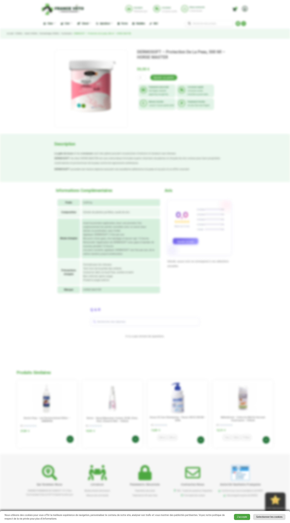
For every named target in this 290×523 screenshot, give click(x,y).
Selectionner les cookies (269, 517)
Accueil (10, 33)
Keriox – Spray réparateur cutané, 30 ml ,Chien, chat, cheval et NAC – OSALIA (112, 419)
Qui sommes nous (50, 484)
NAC (155, 23)
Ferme (123, 23)
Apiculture (104, 23)
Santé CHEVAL (31, 33)
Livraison (97, 484)
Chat (66, 23)
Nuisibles (140, 23)
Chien (49, 23)
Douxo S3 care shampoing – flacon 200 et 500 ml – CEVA (178, 419)
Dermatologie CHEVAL (49, 33)
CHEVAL (18, 33)
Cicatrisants (66, 33)
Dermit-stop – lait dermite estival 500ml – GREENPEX (47, 419)
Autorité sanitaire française (240, 484)
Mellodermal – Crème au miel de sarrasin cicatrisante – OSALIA (243, 419)
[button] (114, 63)
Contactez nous (192, 484)
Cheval (84, 23)
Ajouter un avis (185, 241)
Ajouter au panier (163, 77)
